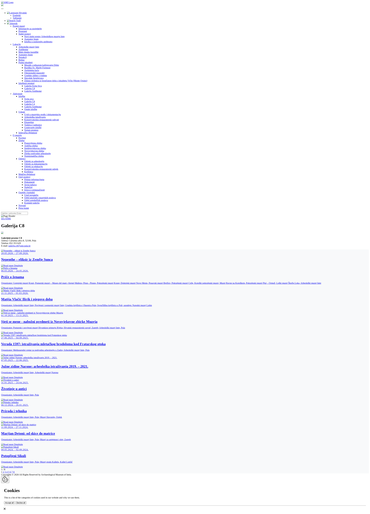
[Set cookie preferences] (5, 479)
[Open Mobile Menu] (2, 8)
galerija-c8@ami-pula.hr (19, 246)
